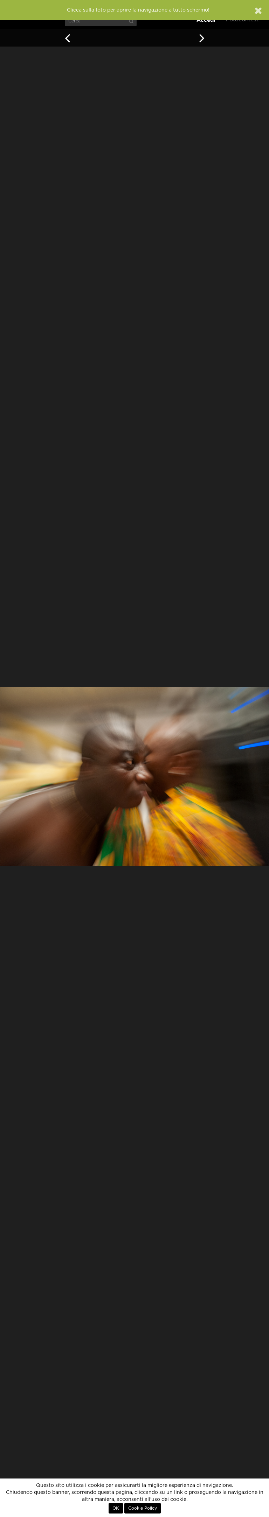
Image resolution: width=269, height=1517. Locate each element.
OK (115, 1508)
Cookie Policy (142, 1508)
